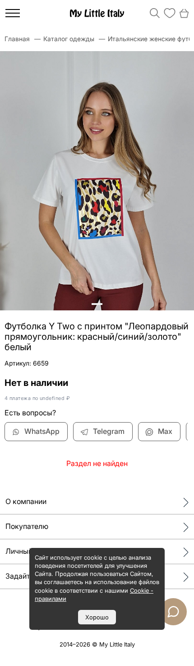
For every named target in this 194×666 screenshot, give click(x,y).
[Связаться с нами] (173, 611)
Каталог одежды (68, 39)
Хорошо (97, 617)
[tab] (92, 304)
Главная (17, 39)
